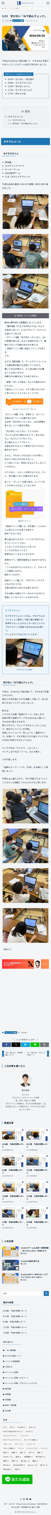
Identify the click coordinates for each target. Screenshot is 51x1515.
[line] (27, 1499)
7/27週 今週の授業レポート (15, 1327)
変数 (40, 1452)
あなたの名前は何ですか (13, 1431)
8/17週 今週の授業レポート (15, 1316)
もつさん (25, 1090)
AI (5, 1427)
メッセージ (31, 1448)
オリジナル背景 (31, 1440)
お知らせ (9, 1366)
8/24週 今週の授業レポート (15, 1310)
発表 (15, 1461)
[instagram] (24, 1499)
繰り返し (25, 1461)
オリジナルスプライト (12, 1440)
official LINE (15, 1507)
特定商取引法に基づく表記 (30, 1507)
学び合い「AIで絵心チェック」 (25, 123)
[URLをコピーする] (44, 1044)
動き (23, 1452)
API (12, 1427)
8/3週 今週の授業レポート (14, 1321)
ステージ (19, 1444)
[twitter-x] (21, 1499)
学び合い (24, 1032)
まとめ (29, 1431)
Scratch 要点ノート (13, 1355)
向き (31, 1452)
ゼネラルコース (15, 116)
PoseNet (22, 1427)
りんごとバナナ (9, 1435)
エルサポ (12, 1504)
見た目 (6, 1465)
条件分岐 (40, 1457)
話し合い (32, 1465)
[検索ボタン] (3, 3)
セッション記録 (18, 20)
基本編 (8, 1388)
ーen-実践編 (10, 1350)
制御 (14, 1452)
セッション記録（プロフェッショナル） (21, 1383)
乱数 (6, 1452)
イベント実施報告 (12, 1361)
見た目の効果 (19, 1465)
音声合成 (7, 1469)
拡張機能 (28, 1457)
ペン (20, 1448)
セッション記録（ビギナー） (17, 1377)
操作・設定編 (10, 1405)
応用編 (8, 1399)
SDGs (32, 1427)
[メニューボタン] (48, 3)
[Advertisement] (25, 998)
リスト (43, 1448)
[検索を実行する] (46, 1293)
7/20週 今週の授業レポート (15, 1332)
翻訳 (35, 1461)
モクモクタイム (19, 120)
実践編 (8, 1394)
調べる (43, 1465)
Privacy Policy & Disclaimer (26, 1504)
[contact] (30, 1499)
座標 (18, 1457)
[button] (6, 1044)
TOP (5, 1504)
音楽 (17, 1469)
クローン (7, 1444)
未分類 (8, 1410)
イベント (23, 1435)
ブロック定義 (9, 1448)
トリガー (30, 1444)
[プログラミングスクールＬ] (25, 3)
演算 (6, 1461)
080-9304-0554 (42, 1504)
